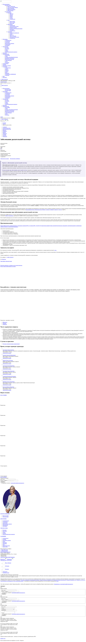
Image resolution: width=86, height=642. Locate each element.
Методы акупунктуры (9, 59)
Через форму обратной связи (6, 261)
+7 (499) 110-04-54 (4, 79)
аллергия (48, 209)
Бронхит (4, 130)
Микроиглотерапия (11, 9)
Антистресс (7, 42)
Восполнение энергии (9, 43)
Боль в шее (12, 23)
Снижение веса (8, 40)
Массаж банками (10, 8)
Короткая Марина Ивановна (8, 386)
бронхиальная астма (30, 209)
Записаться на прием (4, 158)
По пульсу (7, 48)
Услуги (4, 123)
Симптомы (9, 31)
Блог (4, 76)
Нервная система (13, 27)
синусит (60, 209)
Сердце (11, 18)
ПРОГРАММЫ (3, 518)
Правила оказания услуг (71, 579)
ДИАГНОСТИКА (4, 528)
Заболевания (10, 24)
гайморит (52, 209)
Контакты (5, 77)
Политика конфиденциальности (59, 579)
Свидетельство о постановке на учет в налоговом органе (11, 581)
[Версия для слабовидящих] (1, 84)
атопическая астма (38, 209)
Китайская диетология (9, 58)
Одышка (4, 134)
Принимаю (3, 586)
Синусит (4, 135)
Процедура (3, 610)
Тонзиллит (5, 136)
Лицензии (7, 75)
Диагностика (5, 46)
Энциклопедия (6, 54)
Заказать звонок (3, 81)
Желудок (11, 13)
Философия (7, 55)
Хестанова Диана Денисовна (8, 371)
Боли (8, 20)
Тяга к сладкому (13, 36)
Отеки (11, 33)
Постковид (12, 29)
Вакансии (7, 73)
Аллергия (5, 126)
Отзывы (4, 64)
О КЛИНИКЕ (3, 536)
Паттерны (9, 12)
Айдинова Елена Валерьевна (8, 365)
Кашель (4, 132)
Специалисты (5, 63)
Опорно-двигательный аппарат (16, 28)
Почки (11, 16)
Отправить (3, 481)
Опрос (6, 49)
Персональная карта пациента (11, 51)
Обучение (5, 52)
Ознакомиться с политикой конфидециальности (63, 584)
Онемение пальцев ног (14, 32)
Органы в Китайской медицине (11, 57)
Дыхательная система (14, 26)
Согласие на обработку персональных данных (30, 579)
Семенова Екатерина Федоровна (9, 376)
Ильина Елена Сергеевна (8, 360)
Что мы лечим (8, 11)
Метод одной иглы (11, 6)
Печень (11, 15)
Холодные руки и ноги (14, 37)
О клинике (5, 66)
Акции (6, 68)
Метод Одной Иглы (9, 215)
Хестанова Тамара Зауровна (8, 349)
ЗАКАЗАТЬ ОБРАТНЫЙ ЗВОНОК (7, 557)
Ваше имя (2, 479)
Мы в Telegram (8, 562)
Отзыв (2, 612)
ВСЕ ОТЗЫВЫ (3, 395)
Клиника (7, 569)
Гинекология (12, 25)
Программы (5, 39)
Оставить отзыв (6, 572)
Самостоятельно (8, 60)
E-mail (2, 608)
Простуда (12, 34)
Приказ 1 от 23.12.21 (81, 579)
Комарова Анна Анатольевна (9, 381)
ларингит (56, 209)
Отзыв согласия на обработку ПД (46, 579)
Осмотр (6, 50)
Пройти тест (2, 638)
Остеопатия (7, 41)
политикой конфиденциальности (17, 483)
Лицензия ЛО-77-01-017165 (6, 560)
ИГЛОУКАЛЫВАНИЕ (5, 513)
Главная (4, 122)
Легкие (11, 14)
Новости (7, 69)
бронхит (44, 209)
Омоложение (7, 44)
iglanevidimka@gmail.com (5, 551)
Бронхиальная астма (7, 129)
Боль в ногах (12, 21)
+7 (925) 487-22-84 (4, 549)
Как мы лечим (8, 5)
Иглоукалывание (6, 4)
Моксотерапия (10, 10)
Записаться (5, 571)
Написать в (2, 559)
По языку (7, 47)
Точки (6, 56)
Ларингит (5, 133)
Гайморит (5, 131)
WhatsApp (4, 259)
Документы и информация (10, 74)
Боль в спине (12, 22)
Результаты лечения (7, 65)
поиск (1, 116)
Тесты (6, 61)
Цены (6, 72)
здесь (55, 250)
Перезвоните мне (6, 545)
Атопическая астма (6, 128)
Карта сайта (5, 546)
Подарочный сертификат (15, 158)
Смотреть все (12, 19)
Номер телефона (3, 480)
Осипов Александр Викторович (9, 355)
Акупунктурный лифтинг (12, 7)
